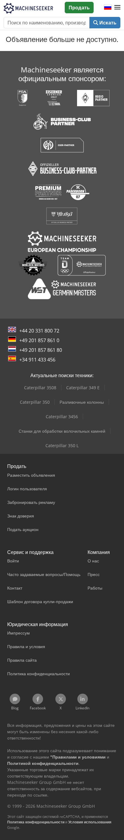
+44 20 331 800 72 (39, 330)
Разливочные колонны (82, 402)
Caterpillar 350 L (62, 445)
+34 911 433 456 (37, 359)
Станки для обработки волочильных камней (62, 431)
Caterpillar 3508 (40, 387)
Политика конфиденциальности (35, 822)
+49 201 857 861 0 (39, 340)
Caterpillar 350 (35, 402)
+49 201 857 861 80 (40, 350)
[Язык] (107, 7)
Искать (107, 22)
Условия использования (89, 822)
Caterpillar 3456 (62, 416)
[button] (117, 7)
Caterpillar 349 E (83, 387)
